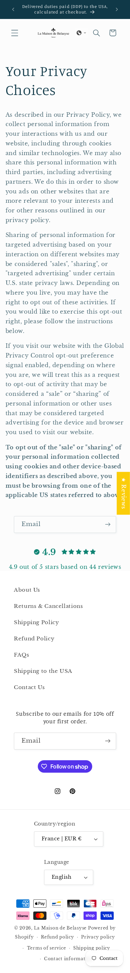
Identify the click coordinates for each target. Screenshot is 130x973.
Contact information (68, 958)
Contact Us (29, 687)
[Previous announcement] (13, 9)
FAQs (21, 655)
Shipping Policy (36, 622)
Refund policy (57, 937)
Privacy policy (98, 937)
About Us (27, 590)
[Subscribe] (108, 524)
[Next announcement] (116, 9)
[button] (15, 33)
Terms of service (46, 948)
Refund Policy (34, 639)
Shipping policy (91, 948)
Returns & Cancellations (48, 606)
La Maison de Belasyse (60, 928)
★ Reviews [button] (123, 493)
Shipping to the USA (43, 671)
